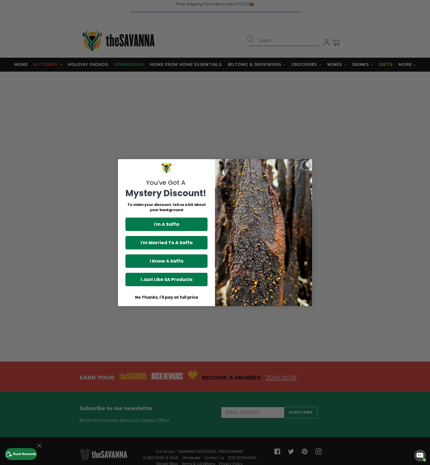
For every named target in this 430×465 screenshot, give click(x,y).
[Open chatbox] (420, 456)
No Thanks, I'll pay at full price (166, 297)
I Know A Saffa (166, 261)
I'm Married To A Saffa (167, 242)
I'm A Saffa (166, 224)
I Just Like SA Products (167, 279)
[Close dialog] (305, 165)
